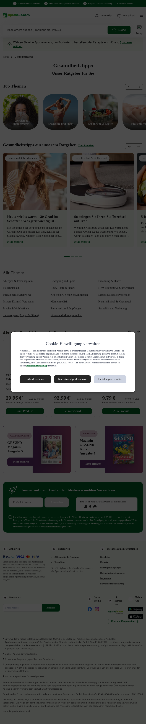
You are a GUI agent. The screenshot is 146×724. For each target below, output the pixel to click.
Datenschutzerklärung (91, 365)
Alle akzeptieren (31, 379)
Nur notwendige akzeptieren (68, 379)
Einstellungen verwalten (110, 379)
